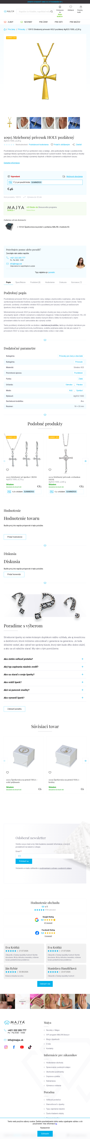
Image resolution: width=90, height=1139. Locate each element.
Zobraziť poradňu (14, 709)
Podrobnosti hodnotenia (39, 144)
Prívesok (79, 362)
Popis (8, 282)
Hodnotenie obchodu (45, 903)
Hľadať (51, 11)
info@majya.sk (16, 264)
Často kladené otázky (55, 1113)
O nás (48, 1044)
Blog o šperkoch (52, 1039)
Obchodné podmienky (55, 1072)
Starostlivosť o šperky (55, 1104)
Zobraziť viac (45, 984)
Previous (5, 461)
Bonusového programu (47, 207)
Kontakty (49, 1048)
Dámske (69, 385)
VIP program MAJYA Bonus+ (58, 1035)
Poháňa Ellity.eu (30, 210)
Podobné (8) (35, 282)
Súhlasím (45, 1134)
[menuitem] (8, 22)
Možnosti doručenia (74, 176)
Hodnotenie (50, 282)
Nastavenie (45, 1128)
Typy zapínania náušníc (55, 1109)
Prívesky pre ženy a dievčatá (71, 356)
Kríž (70, 390)
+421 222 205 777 (17, 258)
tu (56, 1124)
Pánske (79, 385)
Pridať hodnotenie (14, 537)
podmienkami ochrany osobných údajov (56, 868)
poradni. (52, 272)
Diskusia (62, 282)
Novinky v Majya (52, 1030)
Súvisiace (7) (76, 282)
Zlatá (81, 379)
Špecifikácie (20, 282)
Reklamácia (51, 1081)
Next (85, 461)
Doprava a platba (53, 1076)
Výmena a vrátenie (53, 1085)
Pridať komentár (14, 574)
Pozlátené (78, 373)
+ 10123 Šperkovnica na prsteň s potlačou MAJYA (43, 227)
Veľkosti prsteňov (53, 1100)
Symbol (79, 390)
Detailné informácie (12, 163)
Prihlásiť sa (24, 861)
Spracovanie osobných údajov (58, 1067)
